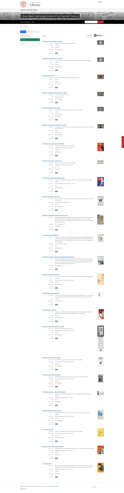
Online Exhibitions (29, 10)
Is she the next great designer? (51, 235)
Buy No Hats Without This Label (51, 196)
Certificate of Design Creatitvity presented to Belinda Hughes (58, 257)
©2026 (21, 486)
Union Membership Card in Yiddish (51, 108)
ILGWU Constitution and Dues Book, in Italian (54, 125)
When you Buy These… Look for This (52, 160)
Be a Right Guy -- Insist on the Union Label (53, 143)
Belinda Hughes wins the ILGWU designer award (55, 215)
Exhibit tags (23, 39)
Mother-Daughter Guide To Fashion (52, 410)
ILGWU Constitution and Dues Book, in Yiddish (55, 92)
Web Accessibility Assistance (53, 486)
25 (89, 35)
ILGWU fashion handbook (49, 310)
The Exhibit (27, 22)
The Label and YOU (48, 429)
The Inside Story (47, 463)
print (56, 53)
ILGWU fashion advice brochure (51, 274)
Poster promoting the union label (51, 357)
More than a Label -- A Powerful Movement (54, 392)
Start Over (23, 31)
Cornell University (23, 4)
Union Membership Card (49, 75)
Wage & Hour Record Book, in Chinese (52, 41)
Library (35, 4)
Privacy (46, 486)
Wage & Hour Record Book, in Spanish (52, 58)
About (33, 22)
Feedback (100, 2)
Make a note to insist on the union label (53, 446)
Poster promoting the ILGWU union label (53, 326)
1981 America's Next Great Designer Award (54, 178)
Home (22, 22)
